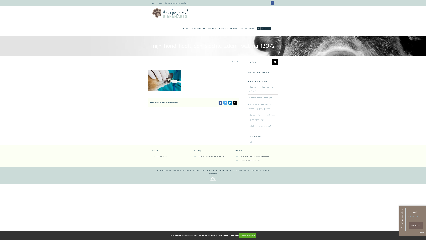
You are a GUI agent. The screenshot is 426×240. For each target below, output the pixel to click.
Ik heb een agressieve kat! (260, 126)
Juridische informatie (164, 170)
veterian (252, 142)
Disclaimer (195, 170)
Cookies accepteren (248, 235)
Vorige (236, 61)
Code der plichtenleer (251, 170)
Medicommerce (213, 174)
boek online (415, 225)
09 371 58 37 (159, 3)
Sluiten (421, 232)
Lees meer (234, 235)
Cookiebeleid (219, 170)
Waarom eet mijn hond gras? (261, 97)
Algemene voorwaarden (181, 170)
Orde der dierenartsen (234, 170)
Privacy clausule (207, 170)
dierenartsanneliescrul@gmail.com (176, 3)
